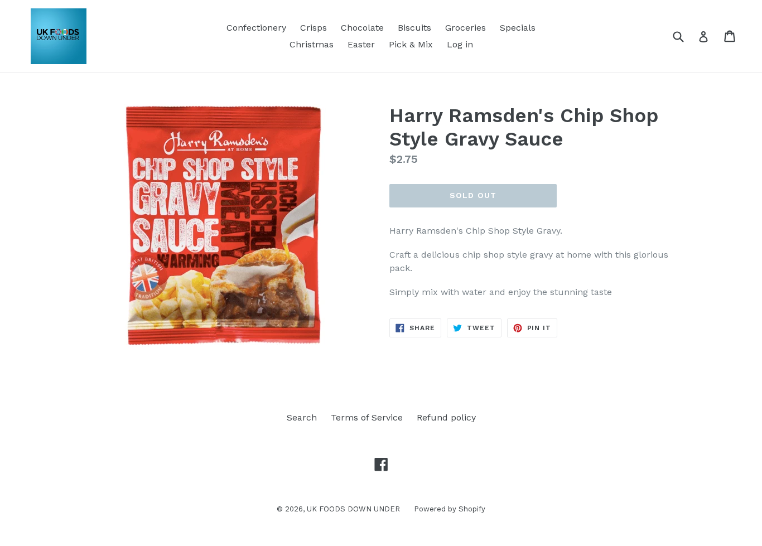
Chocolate (362, 27)
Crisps (313, 27)
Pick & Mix (411, 44)
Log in (460, 44)
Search (302, 417)
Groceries (465, 27)
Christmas (312, 44)
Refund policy (446, 417)
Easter (361, 44)
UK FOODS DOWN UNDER (353, 509)
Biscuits (414, 27)
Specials (518, 27)
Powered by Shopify (449, 509)
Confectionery (256, 27)
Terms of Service (367, 417)
